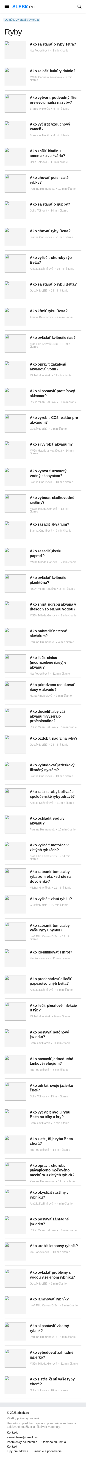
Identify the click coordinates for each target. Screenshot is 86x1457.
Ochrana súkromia (54, 1442)
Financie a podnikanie (47, 1451)
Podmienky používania (22, 1442)
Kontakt (12, 1446)
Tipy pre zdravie (17, 1451)
